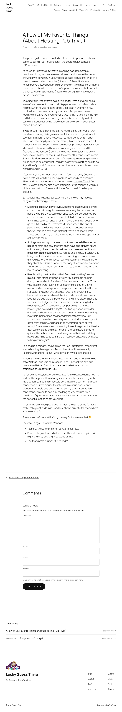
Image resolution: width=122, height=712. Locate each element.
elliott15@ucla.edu (37, 47)
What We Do (95, 10)
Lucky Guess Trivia (9, 7)
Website (26, 569)
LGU (103, 5)
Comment (27, 515)
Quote (57, 10)
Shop (64, 10)
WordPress (112, 705)
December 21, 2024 (109, 631)
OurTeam (112, 5)
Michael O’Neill (41, 144)
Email (25, 557)
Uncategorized (51, 47)
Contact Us (42, 5)
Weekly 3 (83, 10)
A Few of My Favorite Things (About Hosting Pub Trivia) (36, 630)
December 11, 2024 (109, 638)
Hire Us (66, 5)
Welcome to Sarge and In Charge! (24, 477)
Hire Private (55, 5)
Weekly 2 (73, 10)
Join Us (96, 5)
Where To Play (109, 10)
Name (25, 546)
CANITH (31, 5)
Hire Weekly (77, 5)
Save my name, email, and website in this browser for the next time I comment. (54, 580)
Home (87, 5)
